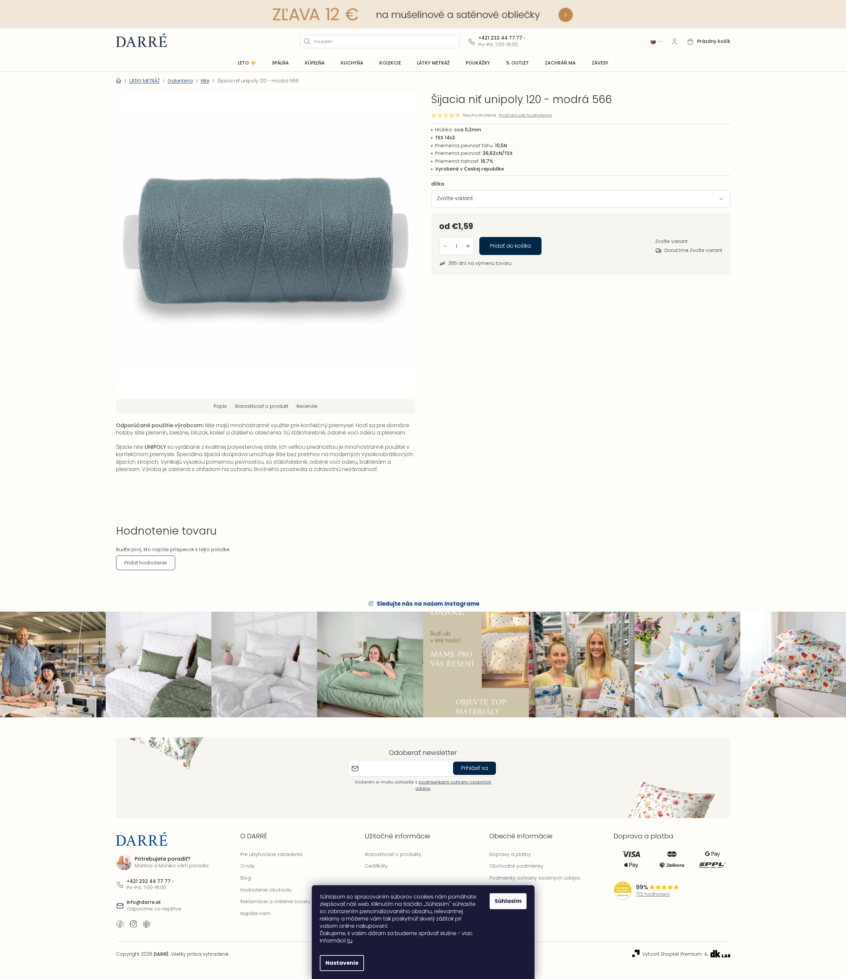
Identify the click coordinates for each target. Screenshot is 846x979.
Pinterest (147, 924)
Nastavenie (341, 963)
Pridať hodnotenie (145, 562)
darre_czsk (133, 924)
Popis (220, 406)
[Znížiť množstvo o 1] (445, 246)
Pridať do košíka (510, 246)
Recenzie (307, 406)
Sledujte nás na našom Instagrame (428, 604)
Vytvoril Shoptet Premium (672, 954)
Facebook (120, 924)
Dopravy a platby (510, 854)
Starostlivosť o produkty (393, 854)
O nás (247, 866)
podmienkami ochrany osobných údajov (453, 785)
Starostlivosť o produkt (262, 406)
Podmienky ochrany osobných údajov (534, 878)
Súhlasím (508, 901)
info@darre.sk (144, 902)
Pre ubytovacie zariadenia (271, 854)
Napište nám (255, 913)
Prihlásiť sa (474, 768)
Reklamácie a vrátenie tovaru (275, 901)
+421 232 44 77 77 (500, 38)
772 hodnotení (653, 894)
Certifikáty (376, 866)
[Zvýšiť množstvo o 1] (468, 246)
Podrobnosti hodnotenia (525, 115)
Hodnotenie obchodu (266, 890)
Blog (245, 878)
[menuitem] (247, 63)
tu (349, 940)
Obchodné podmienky (516, 866)
